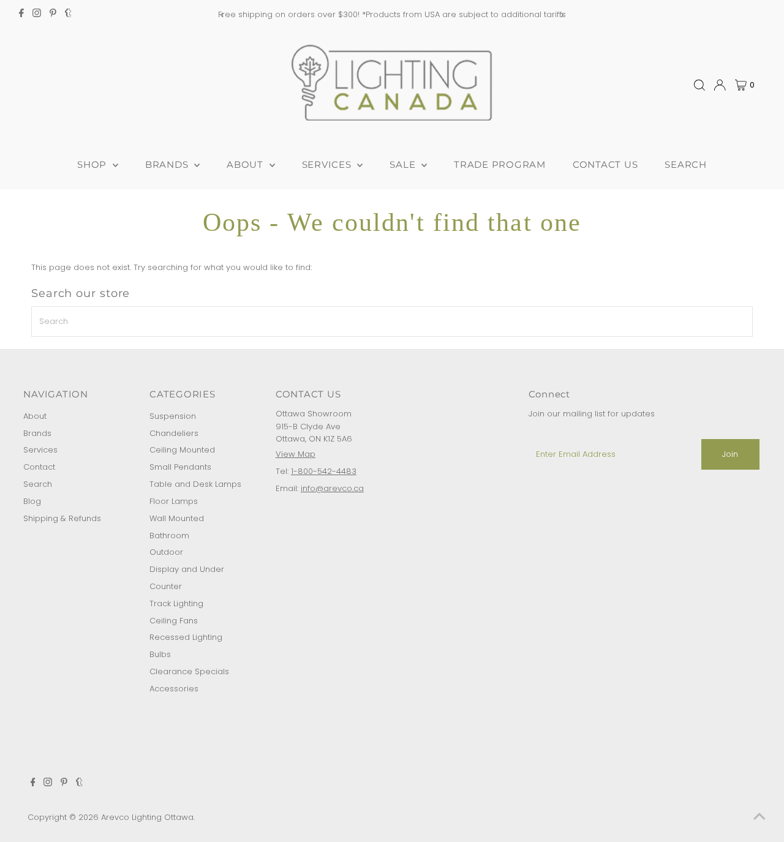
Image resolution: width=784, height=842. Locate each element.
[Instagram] (36, 14)
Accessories (173, 688)
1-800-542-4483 (323, 471)
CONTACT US (605, 164)
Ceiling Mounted (182, 450)
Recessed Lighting (185, 637)
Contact (39, 467)
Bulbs (160, 654)
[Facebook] (21, 14)
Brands (37, 433)
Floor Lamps (173, 501)
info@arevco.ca (332, 488)
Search (37, 484)
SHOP (93, 164)
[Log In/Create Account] (719, 85)
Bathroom (169, 535)
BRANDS (168, 164)
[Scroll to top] (759, 817)
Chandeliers (173, 433)
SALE (404, 164)
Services (40, 450)
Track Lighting (176, 603)
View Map (295, 454)
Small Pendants (180, 467)
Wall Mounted (176, 518)
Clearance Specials (189, 671)
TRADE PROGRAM (500, 164)
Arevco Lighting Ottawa (147, 817)
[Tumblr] (68, 14)
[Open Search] (699, 85)
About (35, 416)
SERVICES (328, 164)
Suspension (172, 416)
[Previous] (222, 15)
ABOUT (246, 164)
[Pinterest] (53, 14)
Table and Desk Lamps (195, 484)
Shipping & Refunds (62, 518)
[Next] (561, 15)
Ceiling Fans (173, 620)
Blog (32, 501)
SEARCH (686, 164)
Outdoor (166, 552)
